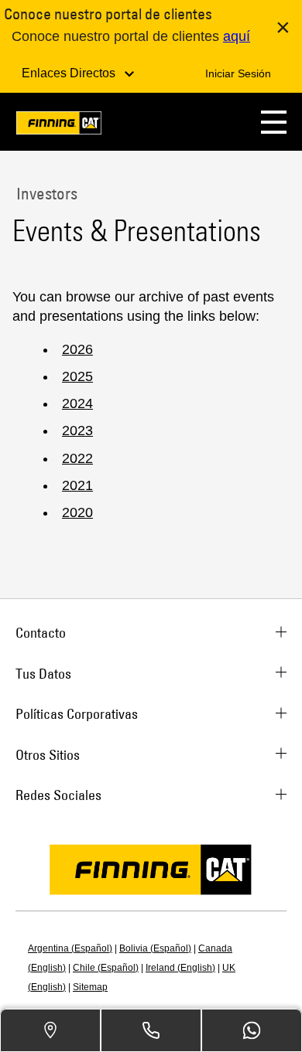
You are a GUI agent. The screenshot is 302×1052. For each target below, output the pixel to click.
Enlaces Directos (70, 73)
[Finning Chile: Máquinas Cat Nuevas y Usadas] (58, 125)
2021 (77, 485)
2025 (77, 376)
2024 (77, 403)
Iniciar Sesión (238, 73)
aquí (236, 36)
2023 (77, 430)
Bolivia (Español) (155, 948)
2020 (77, 512)
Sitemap (90, 987)
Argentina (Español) (70, 948)
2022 (77, 458)
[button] (273, 122)
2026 (77, 349)
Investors (44, 193)
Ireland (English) (180, 967)
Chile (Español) (106, 967)
